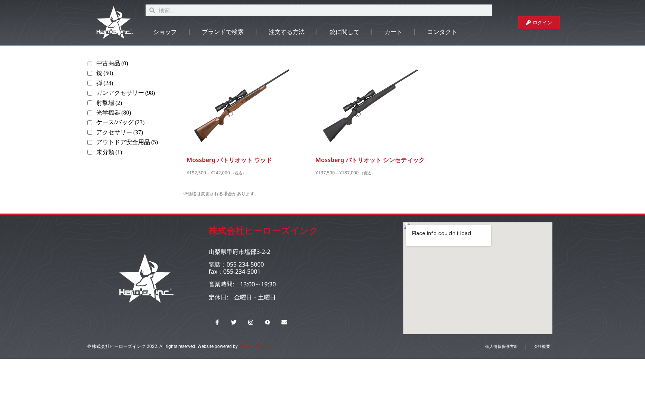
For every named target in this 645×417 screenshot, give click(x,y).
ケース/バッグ (120, 122)
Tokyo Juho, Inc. (255, 346)
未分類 (109, 152)
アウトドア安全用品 (127, 142)
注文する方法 (287, 32)
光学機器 (113, 112)
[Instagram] (250, 322)
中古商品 (112, 63)
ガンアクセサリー (125, 93)
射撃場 (109, 103)
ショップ (165, 32)
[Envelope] (284, 322)
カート (393, 32)
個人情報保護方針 (501, 346)
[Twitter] (233, 322)
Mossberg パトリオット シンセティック (370, 160)
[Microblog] (267, 322)
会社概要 (542, 346)
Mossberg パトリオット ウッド (229, 160)
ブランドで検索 (223, 32)
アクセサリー (119, 132)
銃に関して (344, 32)
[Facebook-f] (217, 322)
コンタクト (442, 32)
